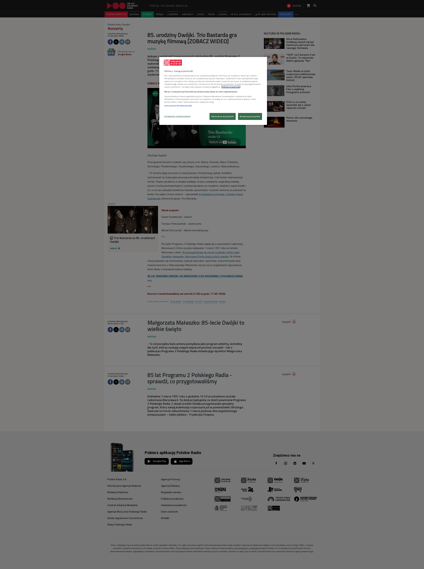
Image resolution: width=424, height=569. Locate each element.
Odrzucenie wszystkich (222, 116)
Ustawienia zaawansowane (177, 116)
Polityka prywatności (230, 86)
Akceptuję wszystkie (250, 116)
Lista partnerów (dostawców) (178, 105)
